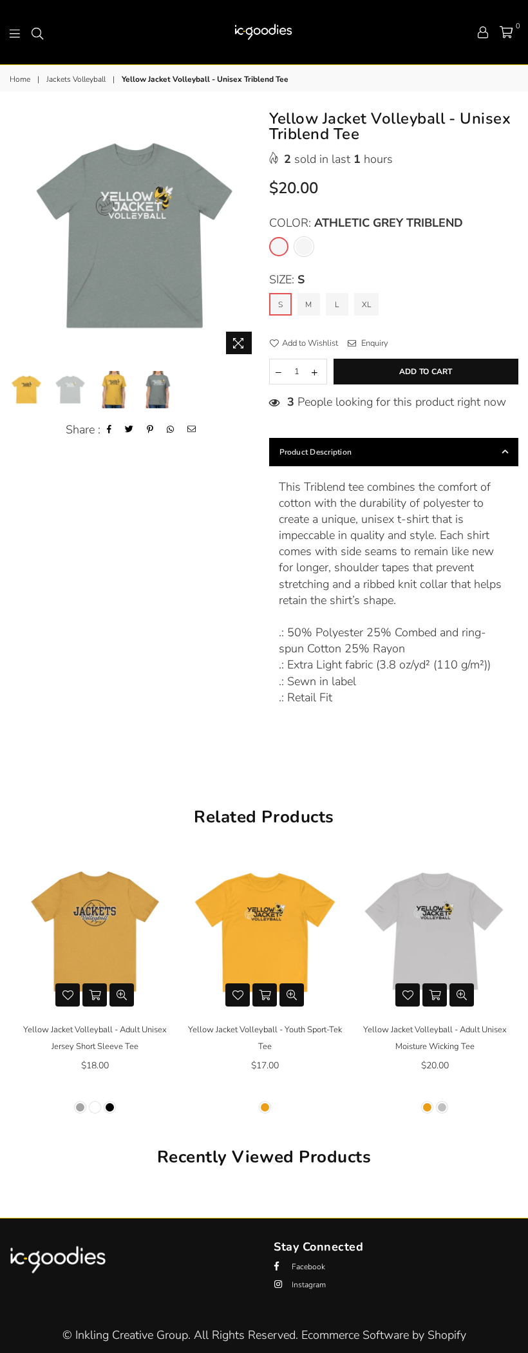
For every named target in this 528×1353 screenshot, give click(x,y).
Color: (366, 223)
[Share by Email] (192, 430)
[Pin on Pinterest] (150, 430)
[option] (134, 236)
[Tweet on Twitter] (129, 430)
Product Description (315, 452)
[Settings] (483, 32)
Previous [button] (21, 236)
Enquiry (373, 343)
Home (20, 79)
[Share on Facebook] (109, 430)
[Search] (37, 32)
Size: (287, 279)
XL (366, 304)
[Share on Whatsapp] (171, 430)
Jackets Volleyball (76, 79)
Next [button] (248, 236)
